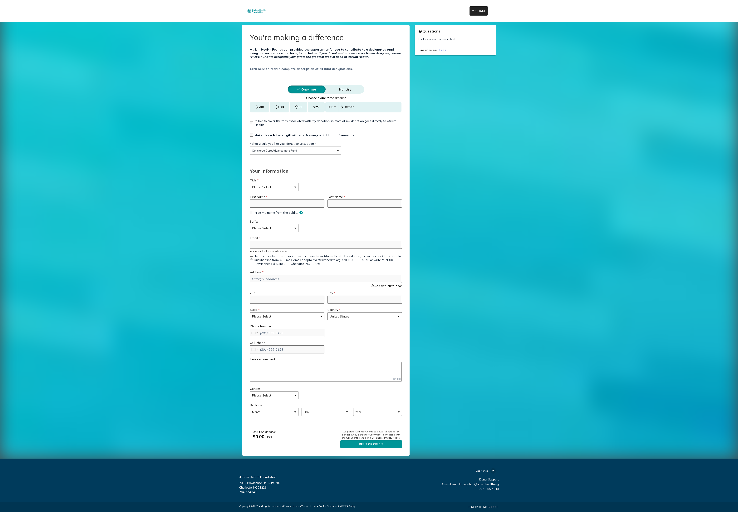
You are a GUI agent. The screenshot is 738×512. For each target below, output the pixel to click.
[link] (256, 11)
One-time (308, 89)
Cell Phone (257, 343)
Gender (255, 389)
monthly (345, 89)
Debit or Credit (371, 444)
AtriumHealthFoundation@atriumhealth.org (470, 484)
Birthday (256, 405)
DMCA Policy (348, 506)
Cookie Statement (329, 506)
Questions (431, 31)
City (330, 293)
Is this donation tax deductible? (437, 38)
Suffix (254, 221)
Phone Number (260, 326)
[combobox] (292, 150)
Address (255, 272)
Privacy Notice (291, 506)
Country (332, 310)
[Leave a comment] (326, 371)
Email (254, 238)
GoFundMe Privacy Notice (385, 437)
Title (253, 180)
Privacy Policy (379, 434)
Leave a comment (262, 359)
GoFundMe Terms (356, 437)
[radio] (308, 89)
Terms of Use (308, 506)
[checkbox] (326, 123)
